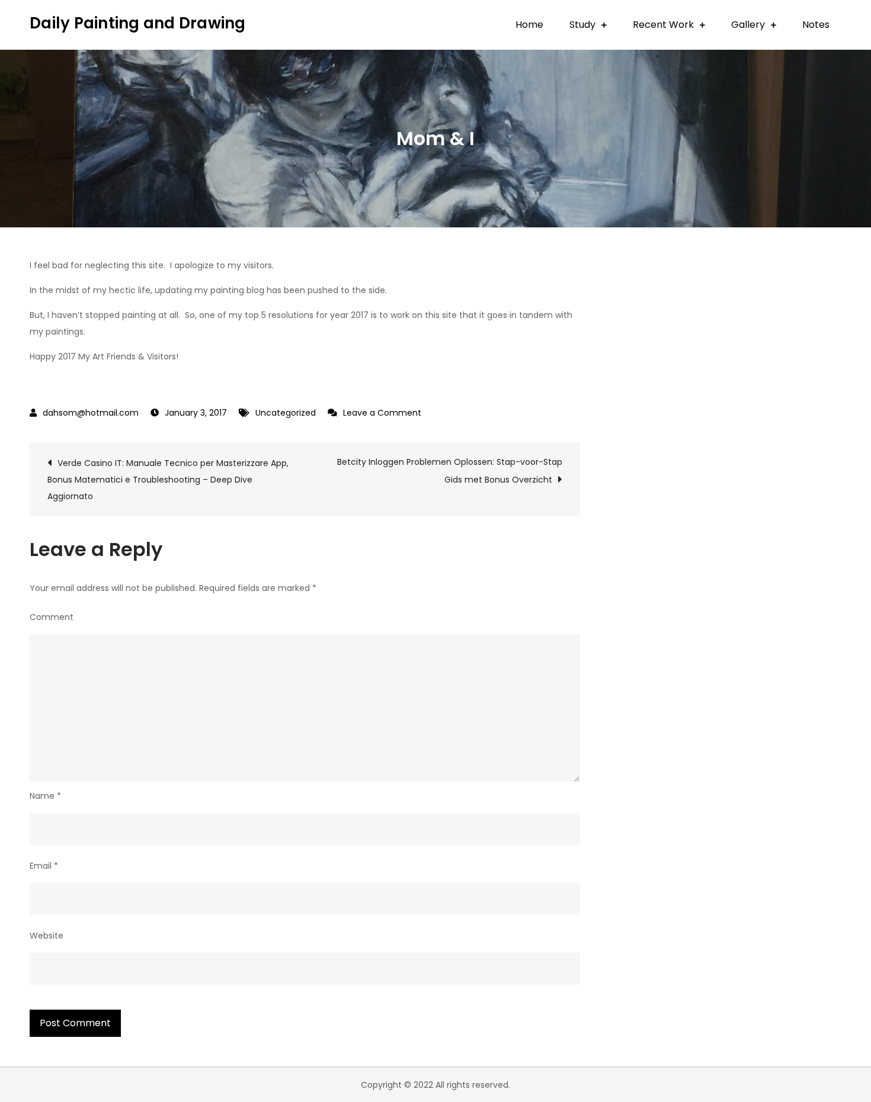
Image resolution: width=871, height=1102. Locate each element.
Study (582, 24)
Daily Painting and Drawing (138, 23)
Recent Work (663, 24)
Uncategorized (285, 413)
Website (46, 936)
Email (44, 866)
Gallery (748, 24)
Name (45, 796)
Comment (51, 617)
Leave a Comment (382, 413)
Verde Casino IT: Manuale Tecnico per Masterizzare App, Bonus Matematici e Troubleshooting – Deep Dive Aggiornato (168, 479)
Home (529, 24)
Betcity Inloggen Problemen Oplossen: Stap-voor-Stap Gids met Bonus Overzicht (449, 471)
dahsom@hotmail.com (91, 413)
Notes (816, 24)
